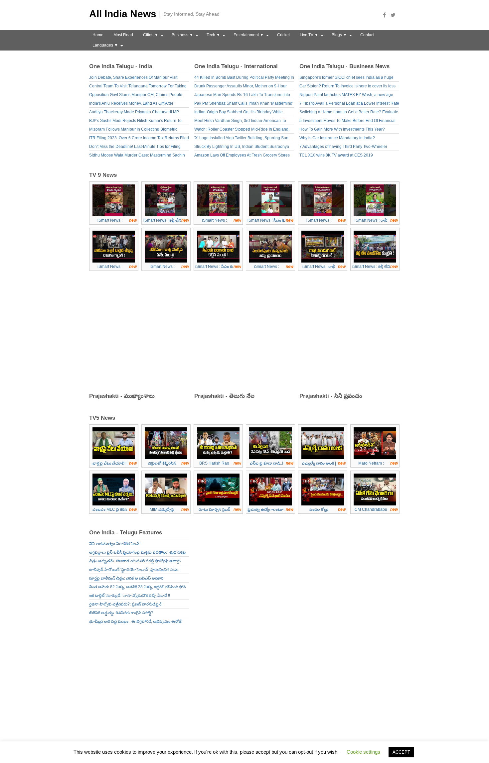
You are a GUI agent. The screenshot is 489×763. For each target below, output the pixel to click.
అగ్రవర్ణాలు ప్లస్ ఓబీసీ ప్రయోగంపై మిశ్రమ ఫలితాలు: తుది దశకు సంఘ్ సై (137, 553)
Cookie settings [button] (363, 752)
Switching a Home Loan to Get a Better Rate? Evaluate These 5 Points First (348, 113)
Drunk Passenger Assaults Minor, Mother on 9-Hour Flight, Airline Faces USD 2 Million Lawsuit (240, 87)
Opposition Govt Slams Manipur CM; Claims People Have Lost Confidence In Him (135, 95)
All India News (122, 13)
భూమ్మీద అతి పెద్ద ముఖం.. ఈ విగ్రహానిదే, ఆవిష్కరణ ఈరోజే (135, 621)
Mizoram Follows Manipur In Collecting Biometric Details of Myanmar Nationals (133, 130)
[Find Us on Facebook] (386, 15)
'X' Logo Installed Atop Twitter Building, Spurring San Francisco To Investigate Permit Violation (241, 139)
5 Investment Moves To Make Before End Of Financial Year (347, 121)
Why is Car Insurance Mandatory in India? (337, 138)
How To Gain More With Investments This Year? (342, 129)
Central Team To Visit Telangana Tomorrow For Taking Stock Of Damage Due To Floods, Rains (138, 87)
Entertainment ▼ (249, 35)
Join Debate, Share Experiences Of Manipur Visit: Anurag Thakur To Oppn (133, 78)
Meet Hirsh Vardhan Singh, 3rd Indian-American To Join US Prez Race (240, 121)
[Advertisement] (247, 333)
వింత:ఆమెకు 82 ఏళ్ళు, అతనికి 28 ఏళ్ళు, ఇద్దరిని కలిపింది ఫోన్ (137, 587)
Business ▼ (182, 35)
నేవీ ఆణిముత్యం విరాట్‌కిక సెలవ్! (114, 543)
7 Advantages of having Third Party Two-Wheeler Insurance (343, 147)
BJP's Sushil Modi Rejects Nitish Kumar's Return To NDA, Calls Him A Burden (135, 121)
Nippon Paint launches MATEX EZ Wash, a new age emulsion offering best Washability (346, 95)
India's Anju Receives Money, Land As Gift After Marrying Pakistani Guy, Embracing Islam (131, 104)
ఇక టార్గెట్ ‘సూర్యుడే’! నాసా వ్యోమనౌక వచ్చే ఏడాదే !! (129, 595)
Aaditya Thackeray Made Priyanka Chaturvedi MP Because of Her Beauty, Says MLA (134, 113)
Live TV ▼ (309, 35)
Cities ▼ (150, 35)
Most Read (123, 35)
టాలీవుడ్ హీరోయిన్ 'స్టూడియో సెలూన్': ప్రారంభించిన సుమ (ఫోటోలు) (134, 570)
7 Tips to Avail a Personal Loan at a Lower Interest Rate (349, 103)
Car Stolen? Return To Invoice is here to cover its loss (347, 86)
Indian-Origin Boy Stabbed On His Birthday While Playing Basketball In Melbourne (238, 113)
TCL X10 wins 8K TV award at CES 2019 (336, 155)
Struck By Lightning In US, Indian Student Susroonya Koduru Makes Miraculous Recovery (241, 147)
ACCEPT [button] (401, 752)
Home (97, 35)
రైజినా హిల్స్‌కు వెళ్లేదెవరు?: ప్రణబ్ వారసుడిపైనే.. (126, 604)
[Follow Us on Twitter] (395, 15)
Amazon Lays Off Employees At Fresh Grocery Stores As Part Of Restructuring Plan (242, 156)
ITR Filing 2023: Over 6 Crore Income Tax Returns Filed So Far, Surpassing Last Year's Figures (139, 139)
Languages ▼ (105, 45)
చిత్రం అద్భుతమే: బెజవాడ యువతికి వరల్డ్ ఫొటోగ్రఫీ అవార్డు (135, 561)
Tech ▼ (213, 35)
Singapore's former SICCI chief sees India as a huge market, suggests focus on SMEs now (346, 78)
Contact (367, 35)
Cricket (283, 35)
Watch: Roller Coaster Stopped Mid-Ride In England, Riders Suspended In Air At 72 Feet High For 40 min (241, 130)
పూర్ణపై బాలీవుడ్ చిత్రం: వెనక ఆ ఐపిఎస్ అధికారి (126, 578)
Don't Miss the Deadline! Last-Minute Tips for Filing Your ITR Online (135, 147)
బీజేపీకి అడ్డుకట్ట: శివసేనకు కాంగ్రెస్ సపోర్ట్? (121, 612)
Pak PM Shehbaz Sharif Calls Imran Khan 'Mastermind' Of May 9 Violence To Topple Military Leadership (243, 104)
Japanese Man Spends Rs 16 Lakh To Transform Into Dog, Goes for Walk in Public (242, 95)
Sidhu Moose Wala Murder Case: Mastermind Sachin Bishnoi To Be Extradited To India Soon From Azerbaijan (137, 156)
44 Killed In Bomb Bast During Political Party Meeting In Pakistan (244, 78)
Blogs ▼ (339, 35)
